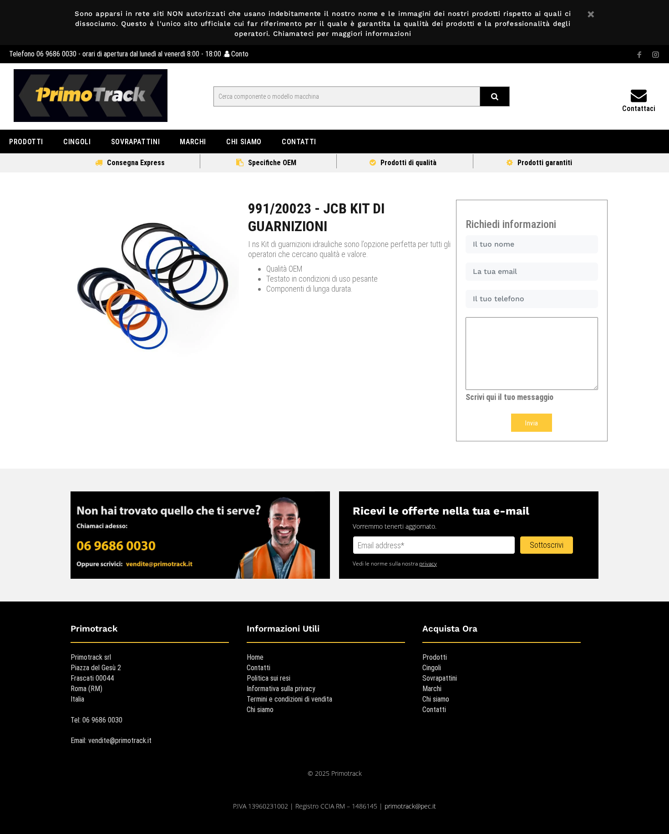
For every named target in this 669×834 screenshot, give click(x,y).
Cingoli (431, 667)
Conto (238, 54)
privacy (428, 563)
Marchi (431, 688)
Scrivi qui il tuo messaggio (509, 397)
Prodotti (434, 657)
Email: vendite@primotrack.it (111, 740)
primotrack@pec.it (410, 806)
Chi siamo (260, 709)
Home (255, 657)
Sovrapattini (439, 678)
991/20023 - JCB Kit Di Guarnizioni (316, 217)
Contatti (258, 667)
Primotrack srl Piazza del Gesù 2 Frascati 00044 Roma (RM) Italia (96, 678)
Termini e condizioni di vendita (289, 699)
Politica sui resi (268, 678)
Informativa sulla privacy (281, 688)
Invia (531, 423)
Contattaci (638, 108)
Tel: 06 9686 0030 (96, 720)
